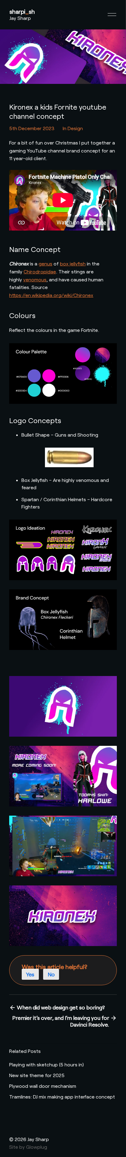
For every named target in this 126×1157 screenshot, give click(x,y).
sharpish (22, 11)
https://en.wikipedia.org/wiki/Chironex (51, 295)
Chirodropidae (40, 271)
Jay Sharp (20, 18)
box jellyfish (73, 263)
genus (45, 263)
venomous (34, 279)
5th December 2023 (31, 128)
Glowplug (36, 1147)
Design (75, 128)
